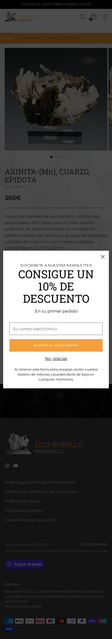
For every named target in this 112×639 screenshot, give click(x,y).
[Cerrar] (103, 257)
